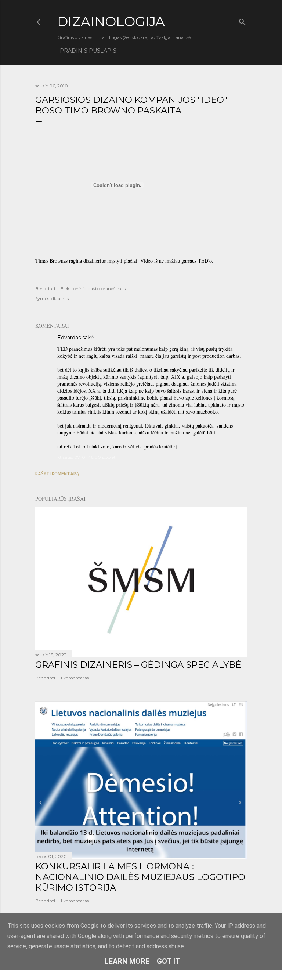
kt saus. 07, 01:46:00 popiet (86, 457)
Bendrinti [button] (45, 288)
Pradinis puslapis (88, 50)
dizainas (60, 298)
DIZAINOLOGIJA (111, 21)
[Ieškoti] (242, 20)
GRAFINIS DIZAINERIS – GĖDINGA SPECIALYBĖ (138, 664)
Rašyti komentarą (57, 473)
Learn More (127, 961)
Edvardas (69, 337)
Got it (168, 961)
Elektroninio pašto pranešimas (93, 288)
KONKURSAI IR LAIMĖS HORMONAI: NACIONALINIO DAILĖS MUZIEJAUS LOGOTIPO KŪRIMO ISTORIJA (140, 877)
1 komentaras (75, 678)
